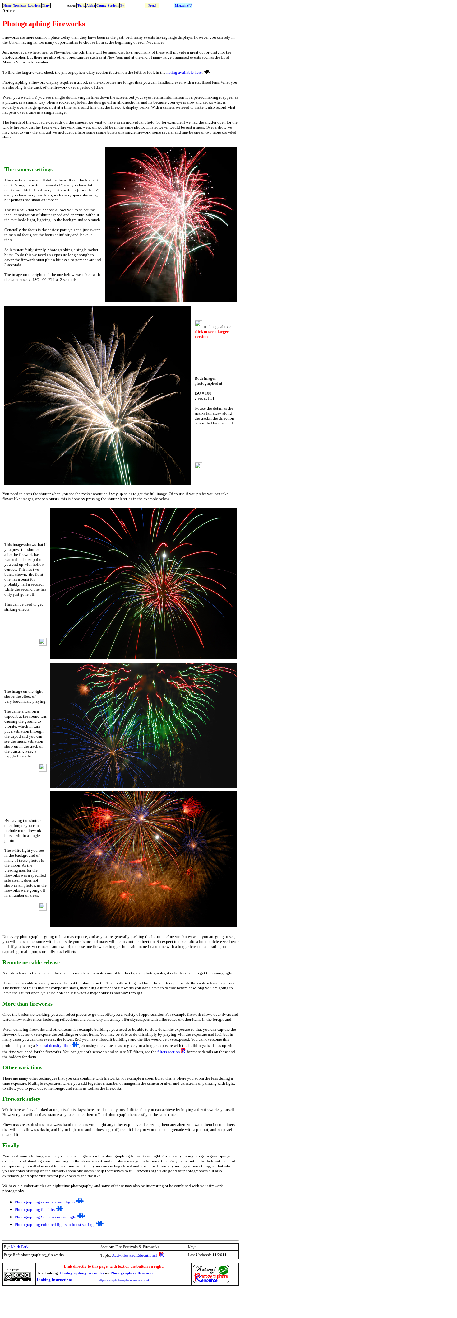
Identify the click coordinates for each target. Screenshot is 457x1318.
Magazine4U (183, 5)
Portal (152, 5)
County (101, 5)
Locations (34, 5)
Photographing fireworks (82, 1273)
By (122, 5)
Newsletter (19, 5)
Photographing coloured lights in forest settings (55, 1224)
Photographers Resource (132, 1273)
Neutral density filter (53, 1045)
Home (7, 5)
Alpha (90, 5)
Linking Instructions (54, 1280)
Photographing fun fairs (35, 1209)
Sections (113, 5)
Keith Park (20, 1247)
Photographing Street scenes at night (45, 1217)
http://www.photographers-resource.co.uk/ (124, 1280)
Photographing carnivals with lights (45, 1202)
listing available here (184, 72)
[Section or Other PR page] (183, 1051)
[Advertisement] (115, 1302)
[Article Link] (75, 1045)
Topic (81, 5)
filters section (168, 1051)
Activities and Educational (134, 1255)
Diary (46, 5)
